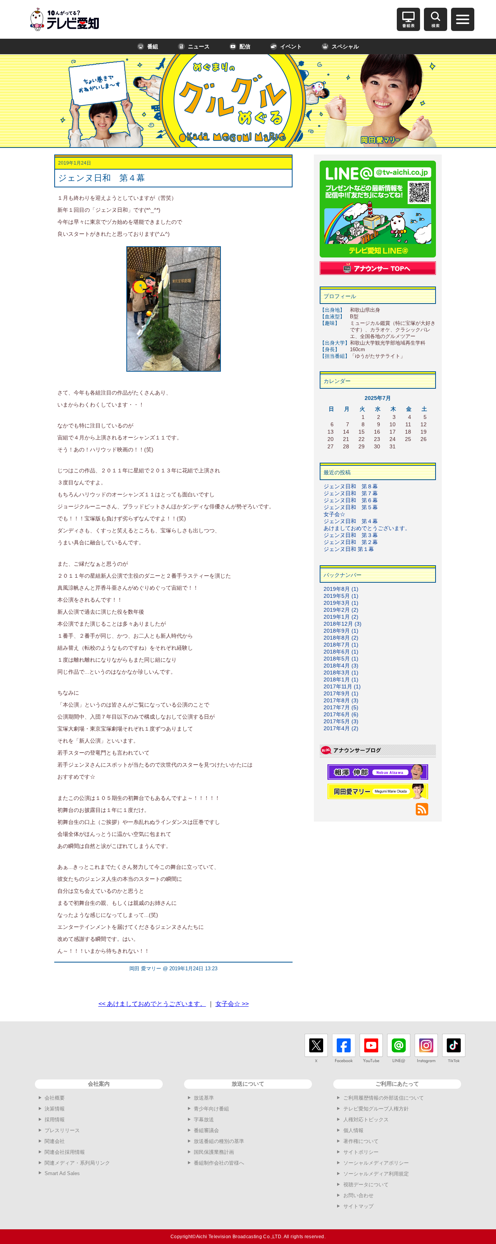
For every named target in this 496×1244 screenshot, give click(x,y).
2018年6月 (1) (341, 652)
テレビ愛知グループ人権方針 (376, 1109)
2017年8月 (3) (341, 701)
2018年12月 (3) (343, 624)
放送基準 (204, 1098)
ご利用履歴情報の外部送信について (383, 1098)
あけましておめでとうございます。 (367, 528)
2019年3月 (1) (341, 603)
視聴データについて (366, 1184)
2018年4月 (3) (341, 666)
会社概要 (55, 1098)
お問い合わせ (358, 1195)
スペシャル (345, 46)
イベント (291, 46)
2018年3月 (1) (341, 673)
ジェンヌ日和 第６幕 (351, 500)
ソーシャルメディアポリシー (376, 1163)
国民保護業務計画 (214, 1152)
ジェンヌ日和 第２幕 (351, 542)
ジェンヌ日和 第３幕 (351, 535)
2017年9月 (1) (341, 694)
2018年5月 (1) (341, 659)
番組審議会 (206, 1130)
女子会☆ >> (232, 1003)
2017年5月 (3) (341, 721)
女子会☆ (334, 514)
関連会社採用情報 (65, 1152)
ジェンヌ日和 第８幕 (351, 486)
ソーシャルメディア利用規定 (376, 1174)
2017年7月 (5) (341, 707)
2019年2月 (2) (341, 610)
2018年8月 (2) (341, 638)
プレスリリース (62, 1130)
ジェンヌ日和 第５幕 (351, 507)
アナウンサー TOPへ (378, 268)
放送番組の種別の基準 (219, 1141)
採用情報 (55, 1119)
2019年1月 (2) (341, 617)
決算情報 (55, 1109)
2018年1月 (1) (341, 680)
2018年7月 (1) (341, 645)
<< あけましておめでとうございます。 (152, 1003)
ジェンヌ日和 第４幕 (351, 521)
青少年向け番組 (211, 1109)
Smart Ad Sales (62, 1173)
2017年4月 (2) (341, 728)
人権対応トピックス (366, 1119)
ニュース (199, 46)
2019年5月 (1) (341, 596)
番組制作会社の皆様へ (219, 1163)
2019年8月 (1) (341, 589)
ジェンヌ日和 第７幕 (351, 493)
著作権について (361, 1141)
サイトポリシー (361, 1152)
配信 (244, 46)
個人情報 (353, 1130)
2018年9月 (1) (341, 631)
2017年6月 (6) (341, 714)
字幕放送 (204, 1119)
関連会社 (55, 1141)
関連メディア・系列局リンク (77, 1163)
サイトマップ (358, 1206)
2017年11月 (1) (342, 687)
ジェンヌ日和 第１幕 (349, 549)
